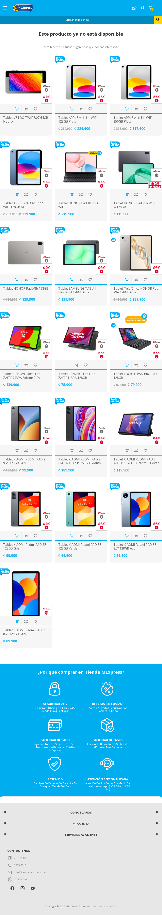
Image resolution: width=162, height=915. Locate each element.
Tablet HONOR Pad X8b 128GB (25, 288)
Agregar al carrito (16, 108)
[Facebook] (12, 888)
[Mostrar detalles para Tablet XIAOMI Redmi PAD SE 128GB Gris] (26, 507)
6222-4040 (21, 879)
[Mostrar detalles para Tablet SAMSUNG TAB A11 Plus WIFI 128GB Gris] (81, 250)
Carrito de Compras (150, 8)
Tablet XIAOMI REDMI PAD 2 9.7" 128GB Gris (24, 461)
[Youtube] (32, 888)
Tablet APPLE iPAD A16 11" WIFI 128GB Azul (23, 205)
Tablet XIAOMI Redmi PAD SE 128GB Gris (24, 546)
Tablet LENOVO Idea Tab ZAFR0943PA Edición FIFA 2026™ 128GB (21, 377)
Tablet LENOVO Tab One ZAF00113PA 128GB (76, 375)
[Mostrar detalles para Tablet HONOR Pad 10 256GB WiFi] (81, 165)
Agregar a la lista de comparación (26, 108)
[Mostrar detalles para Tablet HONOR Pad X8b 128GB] (26, 250)
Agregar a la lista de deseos (35, 108)
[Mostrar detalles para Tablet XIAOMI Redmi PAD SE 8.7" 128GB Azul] (136, 507)
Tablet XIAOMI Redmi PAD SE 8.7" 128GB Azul (134, 546)
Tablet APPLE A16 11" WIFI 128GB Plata (77, 119)
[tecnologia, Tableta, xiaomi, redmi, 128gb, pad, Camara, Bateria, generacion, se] (26, 592)
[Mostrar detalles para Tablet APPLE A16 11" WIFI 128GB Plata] (81, 80)
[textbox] (77, 20)
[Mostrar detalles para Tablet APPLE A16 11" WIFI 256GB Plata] (136, 80)
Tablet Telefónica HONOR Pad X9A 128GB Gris (135, 290)
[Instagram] (22, 888)
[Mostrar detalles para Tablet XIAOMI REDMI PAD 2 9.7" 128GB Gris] (26, 421)
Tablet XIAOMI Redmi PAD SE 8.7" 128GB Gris (24, 632)
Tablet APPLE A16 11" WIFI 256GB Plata (133, 119)
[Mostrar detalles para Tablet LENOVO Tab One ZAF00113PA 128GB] (81, 336)
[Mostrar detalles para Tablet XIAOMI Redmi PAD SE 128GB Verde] (81, 507)
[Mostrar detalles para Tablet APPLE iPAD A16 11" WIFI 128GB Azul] (26, 165)
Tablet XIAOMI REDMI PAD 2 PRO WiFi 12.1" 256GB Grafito (79, 461)
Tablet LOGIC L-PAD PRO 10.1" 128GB (135, 375)
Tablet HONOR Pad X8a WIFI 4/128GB (134, 205)
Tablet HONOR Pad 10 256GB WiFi (80, 205)
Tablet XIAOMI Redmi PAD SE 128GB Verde (79, 546)
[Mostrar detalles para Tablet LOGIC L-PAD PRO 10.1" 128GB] (136, 336)
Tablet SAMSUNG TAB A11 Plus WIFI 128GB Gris (78, 290)
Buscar (158, 20)
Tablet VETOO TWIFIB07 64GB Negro (25, 119)
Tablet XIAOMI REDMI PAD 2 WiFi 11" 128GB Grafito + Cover (136, 461)
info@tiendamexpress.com (30, 872)
